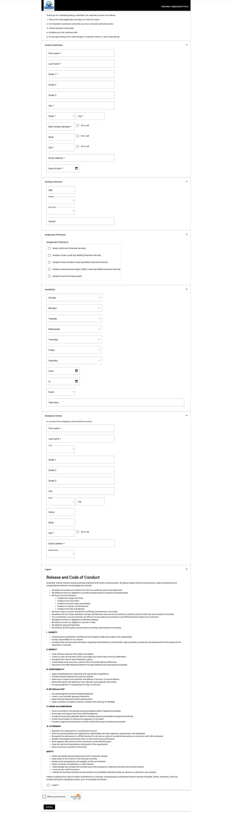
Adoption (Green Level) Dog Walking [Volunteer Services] (76, 255)
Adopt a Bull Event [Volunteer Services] (69, 248)
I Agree (55, 785)
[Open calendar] (76, 168)
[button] (116, 45)
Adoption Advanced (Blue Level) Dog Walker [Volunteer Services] (80, 262)
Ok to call (85, 125)
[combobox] (61, 116)
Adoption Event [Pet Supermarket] (67, 276)
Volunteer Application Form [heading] (174, 6)
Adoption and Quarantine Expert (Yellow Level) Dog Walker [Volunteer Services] (86, 269)
